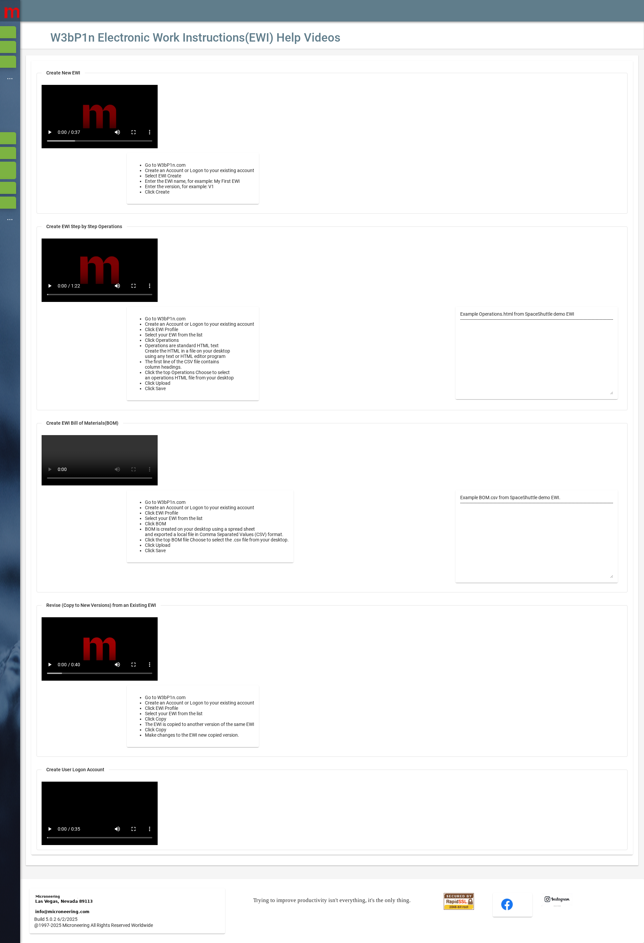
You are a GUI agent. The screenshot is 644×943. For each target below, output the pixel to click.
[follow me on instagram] (557, 904)
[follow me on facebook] (507, 909)
